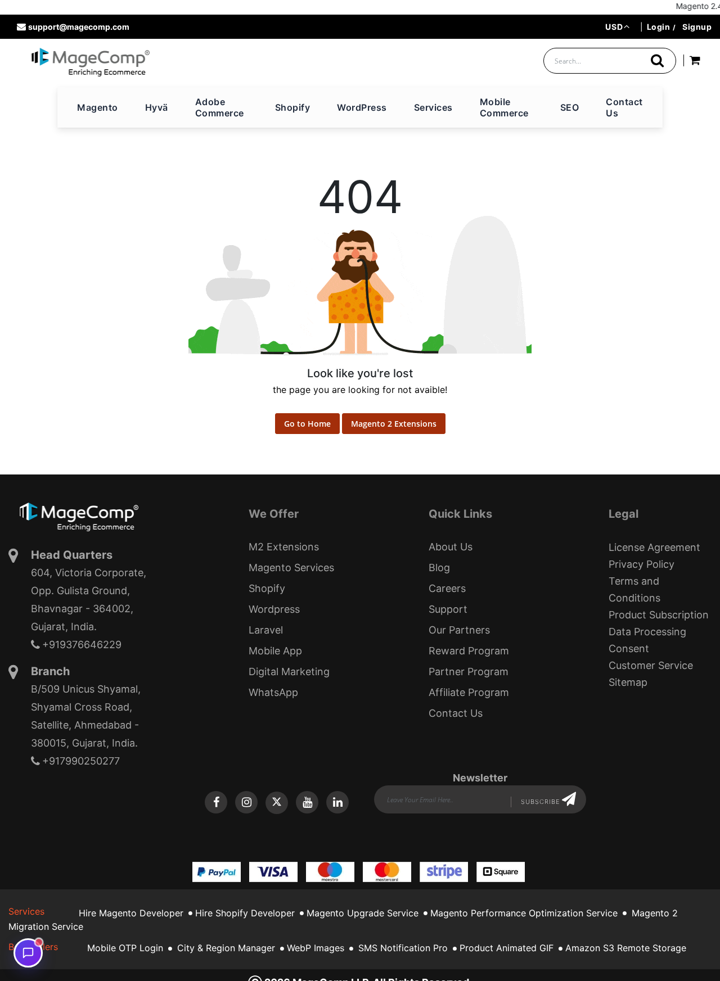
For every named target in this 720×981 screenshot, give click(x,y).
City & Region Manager (226, 947)
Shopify (267, 588)
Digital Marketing (289, 671)
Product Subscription (659, 615)
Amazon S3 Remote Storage (625, 947)
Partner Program (468, 671)
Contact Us (456, 713)
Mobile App (275, 651)
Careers (447, 588)
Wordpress (274, 609)
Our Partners (459, 630)
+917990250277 (81, 761)
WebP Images (315, 947)
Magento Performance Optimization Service (524, 913)
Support (448, 609)
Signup (697, 26)
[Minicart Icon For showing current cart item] (695, 62)
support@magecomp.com (78, 26)
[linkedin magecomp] (337, 802)
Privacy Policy (641, 564)
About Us (450, 547)
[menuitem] (97, 107)
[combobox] (609, 61)
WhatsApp (273, 692)
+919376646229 (82, 644)
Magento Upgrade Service (362, 913)
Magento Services (291, 567)
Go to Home (307, 423)
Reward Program (469, 651)
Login (658, 26)
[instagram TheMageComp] (246, 802)
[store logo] (90, 62)
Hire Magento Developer (131, 913)
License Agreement (654, 547)
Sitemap (628, 682)
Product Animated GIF (507, 947)
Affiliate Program (469, 692)
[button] (617, 27)
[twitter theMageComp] (277, 803)
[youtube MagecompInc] (307, 802)
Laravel (266, 630)
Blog (439, 567)
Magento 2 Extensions (393, 423)
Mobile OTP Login (125, 947)
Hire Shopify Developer (245, 913)
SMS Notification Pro (403, 947)
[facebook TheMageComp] (216, 802)
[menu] (360, 107)
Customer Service (651, 665)
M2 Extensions (284, 547)
